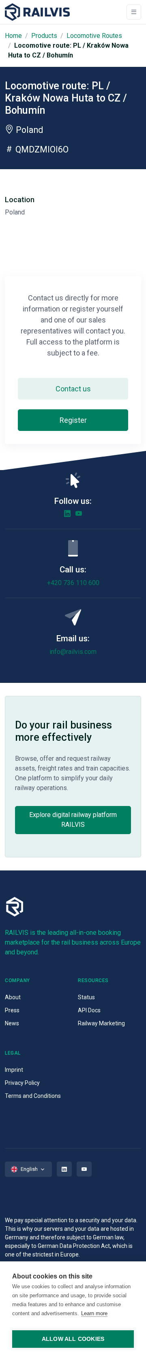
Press (12, 1010)
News (12, 1023)
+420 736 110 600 (73, 583)
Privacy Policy (22, 1083)
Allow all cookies (73, 1339)
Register (73, 420)
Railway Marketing (101, 1023)
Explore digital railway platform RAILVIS (73, 819)
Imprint (14, 1070)
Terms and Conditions (33, 1096)
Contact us (73, 388)
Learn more (94, 1313)
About (13, 997)
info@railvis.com (73, 652)
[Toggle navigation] (134, 12)
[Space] (37, 12)
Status (86, 997)
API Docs (89, 1010)
